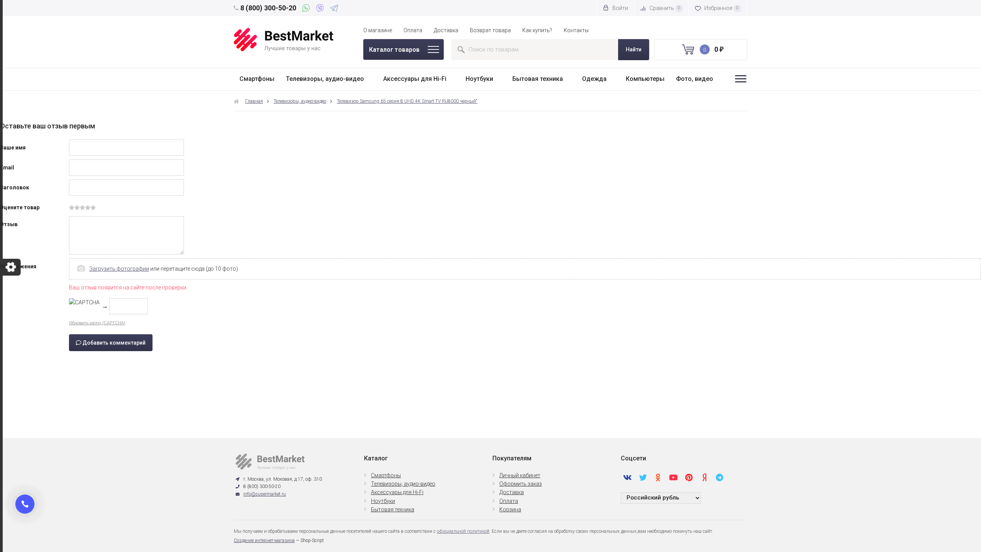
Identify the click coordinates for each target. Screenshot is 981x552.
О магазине (377, 30)
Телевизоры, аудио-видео (325, 78)
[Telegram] (334, 9)
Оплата (413, 30)
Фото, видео (694, 78)
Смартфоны (257, 78)
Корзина (510, 509)
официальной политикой (463, 531)
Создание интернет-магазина (264, 540)
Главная (254, 101)
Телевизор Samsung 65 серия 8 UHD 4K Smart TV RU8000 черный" (407, 101)
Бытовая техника (537, 78)
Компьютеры (645, 78)
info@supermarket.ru (264, 494)
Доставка (446, 30)
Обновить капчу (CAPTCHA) (97, 322)
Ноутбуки (479, 78)
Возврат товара (490, 30)
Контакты (576, 30)
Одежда (594, 78)
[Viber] (321, 9)
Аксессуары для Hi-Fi (414, 78)
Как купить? (537, 30)
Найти (633, 49)
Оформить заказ (520, 484)
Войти (619, 8)
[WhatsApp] (307, 9)
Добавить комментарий (113, 343)
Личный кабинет (519, 475)
